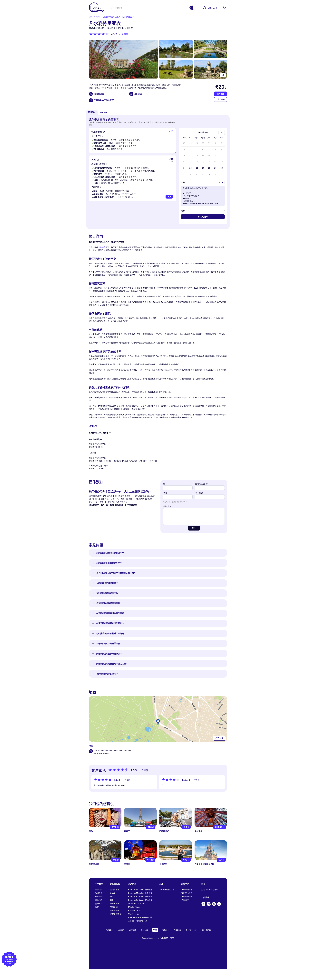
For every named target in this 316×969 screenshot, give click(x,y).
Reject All (133, 495)
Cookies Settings (158, 495)
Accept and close (183, 495)
